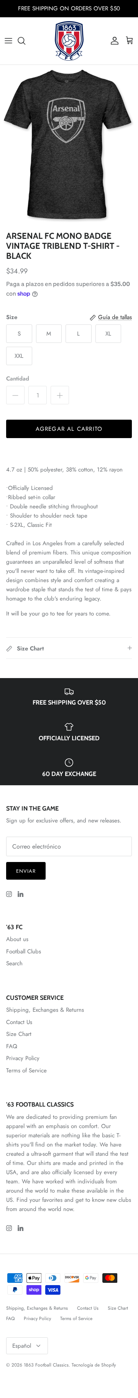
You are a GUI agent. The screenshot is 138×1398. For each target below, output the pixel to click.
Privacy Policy (22, 1058)
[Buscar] (25, 40)
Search (14, 963)
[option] (69, 146)
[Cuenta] (112, 40)
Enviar (26, 871)
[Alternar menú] (8, 40)
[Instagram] (9, 894)
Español (21, 1346)
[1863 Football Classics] (69, 41)
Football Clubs (23, 951)
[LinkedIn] (20, 894)
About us (17, 939)
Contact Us (19, 1022)
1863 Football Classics (46, 1365)
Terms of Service (26, 1070)
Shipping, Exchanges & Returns (45, 1010)
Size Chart (18, 1034)
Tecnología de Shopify (94, 1365)
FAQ (11, 1046)
